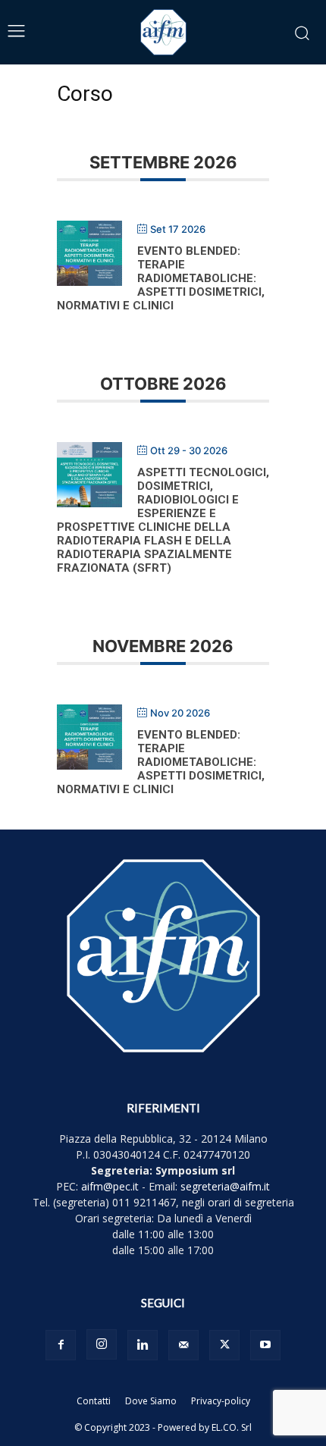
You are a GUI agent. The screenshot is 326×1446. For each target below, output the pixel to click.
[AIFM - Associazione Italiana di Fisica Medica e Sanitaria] (163, 32)
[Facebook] (60, 1345)
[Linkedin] (142, 1345)
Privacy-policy (220, 1400)
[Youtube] (265, 1345)
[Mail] (183, 1345)
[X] (224, 1345)
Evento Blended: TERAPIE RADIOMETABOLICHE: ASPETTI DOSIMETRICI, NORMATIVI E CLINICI (161, 278)
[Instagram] (101, 1344)
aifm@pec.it (110, 1186)
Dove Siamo (151, 1400)
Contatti (94, 1400)
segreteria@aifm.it (225, 1186)
